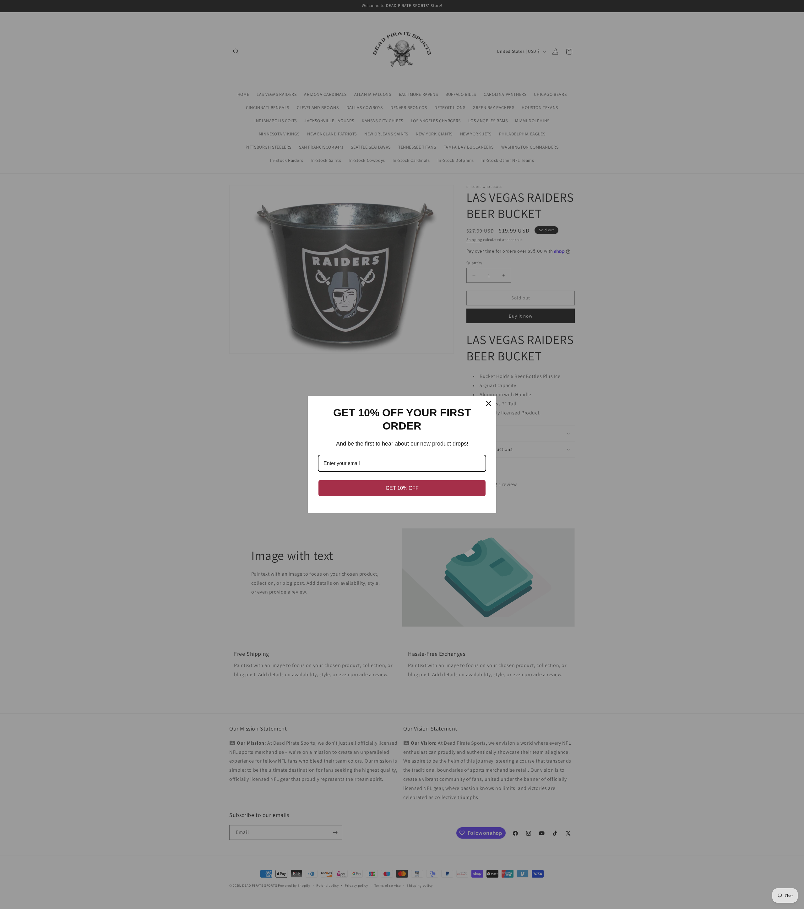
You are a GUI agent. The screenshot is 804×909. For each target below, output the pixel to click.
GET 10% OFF (402, 488)
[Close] (488, 403)
